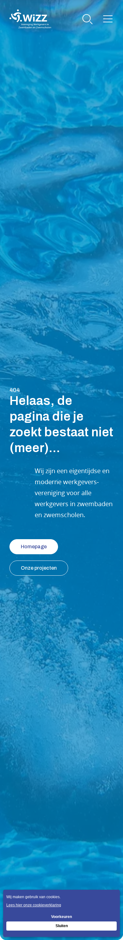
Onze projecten (39, 568)
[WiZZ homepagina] (30, 18)
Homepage (34, 546)
